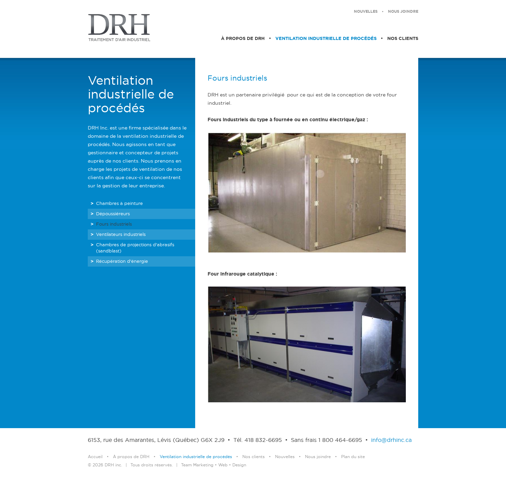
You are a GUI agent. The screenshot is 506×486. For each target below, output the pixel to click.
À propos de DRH (243, 39)
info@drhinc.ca (391, 440)
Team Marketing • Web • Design (213, 465)
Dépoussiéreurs (113, 214)
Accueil (95, 457)
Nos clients (402, 39)
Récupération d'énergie (122, 261)
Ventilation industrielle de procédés (326, 39)
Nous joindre (403, 11)
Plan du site (353, 457)
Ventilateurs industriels (121, 234)
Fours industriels (114, 224)
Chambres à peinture (119, 203)
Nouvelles (366, 11)
